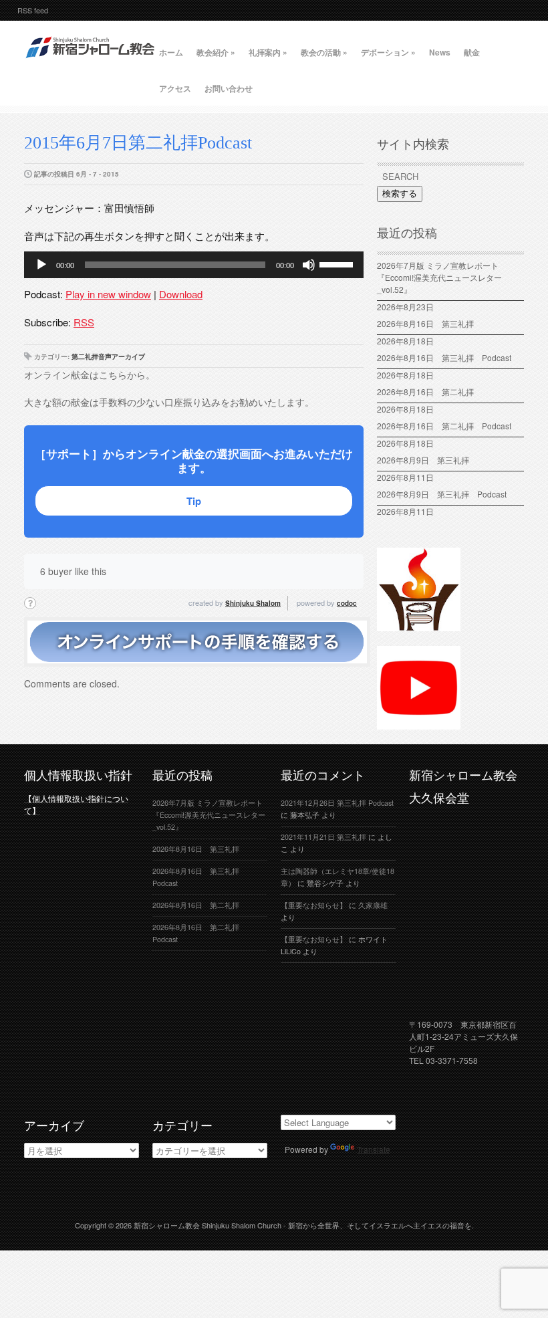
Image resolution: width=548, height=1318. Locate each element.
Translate (373, 1149)
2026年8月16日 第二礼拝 (429, 391)
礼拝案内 (268, 52)
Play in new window (108, 294)
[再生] (41, 264)
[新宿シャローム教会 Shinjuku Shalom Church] (91, 63)
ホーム (171, 52)
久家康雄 (373, 905)
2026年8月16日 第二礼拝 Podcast (444, 425)
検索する (399, 194)
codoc (347, 603)
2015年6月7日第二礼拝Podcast (138, 142)
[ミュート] (308, 264)
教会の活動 (324, 52)
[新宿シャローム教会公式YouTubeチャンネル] (418, 723)
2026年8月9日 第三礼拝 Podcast (442, 494)
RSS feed (32, 10)
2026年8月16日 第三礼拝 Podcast (444, 357)
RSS (84, 322)
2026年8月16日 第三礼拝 (429, 323)
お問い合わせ (228, 88)
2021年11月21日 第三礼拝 (323, 837)
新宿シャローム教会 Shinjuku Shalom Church (207, 1225)
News (439, 52)
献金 (472, 52)
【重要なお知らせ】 (314, 905)
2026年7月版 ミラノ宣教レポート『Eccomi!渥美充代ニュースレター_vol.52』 (439, 277)
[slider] (338, 263)
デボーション (388, 52)
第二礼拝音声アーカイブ (108, 356)
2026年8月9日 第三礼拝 (423, 459)
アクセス (175, 88)
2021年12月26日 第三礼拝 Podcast (337, 803)
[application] (194, 264)
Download (180, 294)
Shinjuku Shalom (253, 603)
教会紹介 (215, 52)
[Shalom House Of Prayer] (418, 625)
